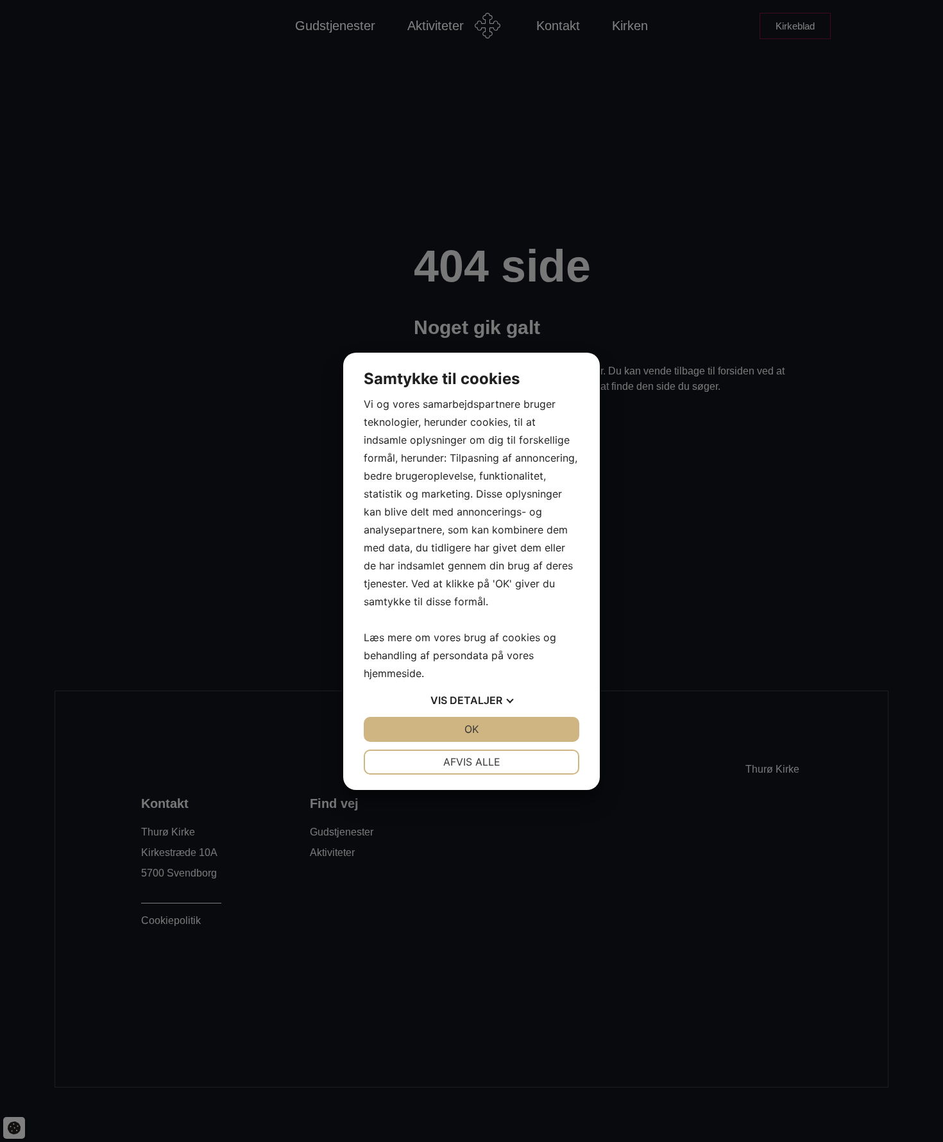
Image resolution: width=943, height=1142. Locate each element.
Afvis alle (471, 761)
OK (471, 729)
